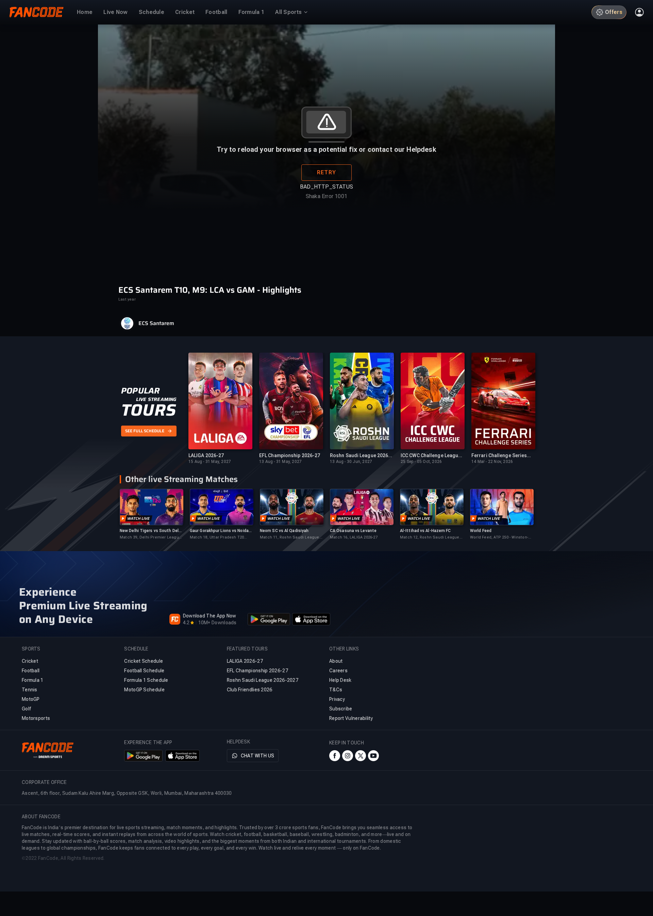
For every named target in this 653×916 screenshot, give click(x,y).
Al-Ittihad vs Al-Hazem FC (425, 530)
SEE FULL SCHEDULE (144, 431)
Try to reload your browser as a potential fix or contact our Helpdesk (326, 149)
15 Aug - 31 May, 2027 (209, 461)
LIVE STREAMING (156, 399)
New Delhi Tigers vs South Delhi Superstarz (151, 530)
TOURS (148, 410)
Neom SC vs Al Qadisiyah (284, 530)
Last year (127, 299)
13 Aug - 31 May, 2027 (280, 461)
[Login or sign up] (639, 12)
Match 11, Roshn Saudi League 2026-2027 (289, 537)
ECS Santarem (156, 323)
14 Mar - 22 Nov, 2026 (492, 461)
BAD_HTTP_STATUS (326, 186)
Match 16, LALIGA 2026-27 (354, 537)
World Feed (480, 530)
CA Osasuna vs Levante (353, 530)
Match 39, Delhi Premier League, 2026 (151, 537)
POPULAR (140, 391)
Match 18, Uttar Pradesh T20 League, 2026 (217, 537)
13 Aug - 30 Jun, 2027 (351, 461)
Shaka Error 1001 (326, 196)
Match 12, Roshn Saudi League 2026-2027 (429, 537)
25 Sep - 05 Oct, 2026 (421, 461)
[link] (151, 514)
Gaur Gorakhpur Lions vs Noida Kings (219, 530)
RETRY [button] (326, 172)
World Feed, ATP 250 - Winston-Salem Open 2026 (499, 537)
